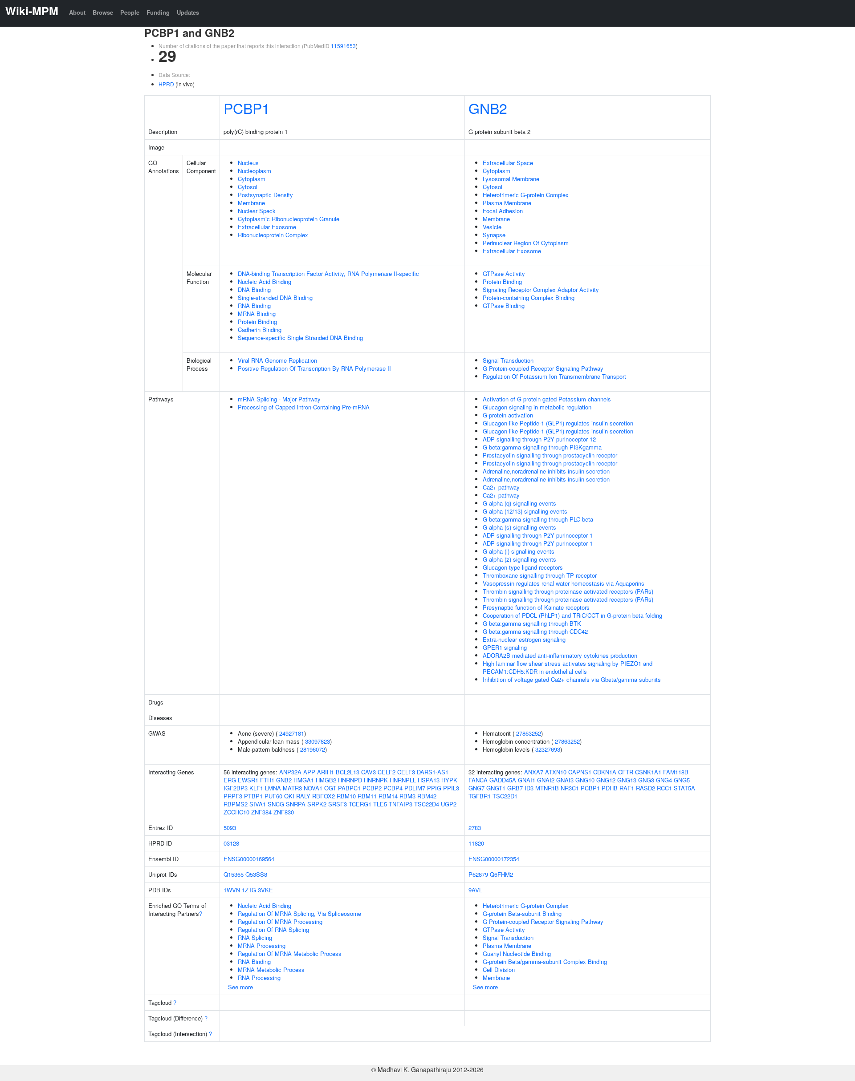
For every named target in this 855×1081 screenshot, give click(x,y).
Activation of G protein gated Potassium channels (547, 399)
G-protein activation (508, 415)
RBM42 (426, 796)
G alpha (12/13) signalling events (525, 511)
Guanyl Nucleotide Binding (517, 953)
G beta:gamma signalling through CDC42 (535, 631)
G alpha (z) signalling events (519, 559)
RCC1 (664, 788)
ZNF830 (283, 812)
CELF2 (386, 772)
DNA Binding (254, 289)
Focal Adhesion (503, 210)
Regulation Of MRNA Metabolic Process (290, 953)
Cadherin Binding (259, 329)
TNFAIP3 (400, 804)
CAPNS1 (579, 772)
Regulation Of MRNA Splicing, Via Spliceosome (299, 913)
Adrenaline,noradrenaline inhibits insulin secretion (546, 471)
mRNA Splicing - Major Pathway (279, 399)
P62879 (478, 874)
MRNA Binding (257, 313)
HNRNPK (376, 780)
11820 (476, 843)
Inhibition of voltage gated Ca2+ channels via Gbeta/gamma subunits (572, 679)
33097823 (317, 741)
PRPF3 (233, 796)
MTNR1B (547, 788)
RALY (303, 796)
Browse (103, 12)
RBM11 (367, 796)
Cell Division (499, 969)
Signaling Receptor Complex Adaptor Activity (541, 289)
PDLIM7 (414, 788)
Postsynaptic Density (265, 194)
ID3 (529, 788)
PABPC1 (349, 788)
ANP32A (290, 772)
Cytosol (247, 186)
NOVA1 (313, 788)
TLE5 (380, 804)
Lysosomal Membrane (511, 178)
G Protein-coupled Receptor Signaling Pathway (543, 368)
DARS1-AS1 (432, 772)
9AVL (475, 890)
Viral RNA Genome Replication (277, 360)
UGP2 (448, 804)
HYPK (449, 780)
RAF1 (626, 788)
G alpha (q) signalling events (519, 503)
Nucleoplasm (254, 170)
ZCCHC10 (236, 812)
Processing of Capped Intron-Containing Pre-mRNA (304, 407)
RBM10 (346, 796)
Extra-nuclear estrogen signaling (524, 639)
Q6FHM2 (501, 874)
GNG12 (605, 780)
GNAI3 (565, 780)
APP (309, 772)
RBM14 (388, 796)
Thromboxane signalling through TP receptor (540, 575)
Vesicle (492, 227)
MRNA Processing (261, 945)
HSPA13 (429, 780)
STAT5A (684, 788)
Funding (158, 12)
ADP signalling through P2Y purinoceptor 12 (539, 439)
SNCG (276, 804)
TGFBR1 (479, 796)
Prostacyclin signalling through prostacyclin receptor (550, 455)
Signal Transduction (508, 360)
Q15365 (234, 874)
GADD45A (502, 780)
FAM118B (675, 772)
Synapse (494, 235)
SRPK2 (316, 804)
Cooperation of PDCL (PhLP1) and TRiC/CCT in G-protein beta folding (572, 615)
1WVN (232, 890)
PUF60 (273, 796)
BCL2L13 (347, 772)
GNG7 (476, 788)
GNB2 (487, 107)
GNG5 (682, 780)
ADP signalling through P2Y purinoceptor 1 (538, 535)
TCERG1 (360, 804)
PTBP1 (253, 796)
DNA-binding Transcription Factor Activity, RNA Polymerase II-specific (328, 273)
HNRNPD (350, 780)
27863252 (528, 733)
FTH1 (267, 780)
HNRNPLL (403, 780)
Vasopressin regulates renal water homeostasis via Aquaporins (563, 583)
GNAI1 (526, 780)
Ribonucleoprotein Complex (273, 235)
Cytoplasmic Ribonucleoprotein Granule (288, 219)
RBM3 (407, 796)
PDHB (610, 788)
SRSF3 (337, 804)
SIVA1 (257, 804)
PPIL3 (451, 788)
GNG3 (646, 780)
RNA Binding (254, 305)
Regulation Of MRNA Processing (280, 921)
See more (240, 987)
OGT (330, 788)
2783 (474, 827)
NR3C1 (570, 788)
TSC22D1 (505, 796)
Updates (188, 12)
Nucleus (248, 162)
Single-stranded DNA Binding (275, 297)
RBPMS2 (236, 804)
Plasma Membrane (507, 202)
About (77, 12)
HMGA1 (303, 780)
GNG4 (664, 780)
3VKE (265, 890)
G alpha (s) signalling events (519, 527)
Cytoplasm (251, 178)
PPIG (434, 788)
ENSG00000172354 (493, 858)
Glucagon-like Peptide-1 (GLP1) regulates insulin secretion (558, 423)
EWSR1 (248, 780)
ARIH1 (325, 772)
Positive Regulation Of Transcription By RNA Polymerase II (314, 368)
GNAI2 (545, 780)
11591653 (343, 45)
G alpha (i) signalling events (518, 551)
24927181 (291, 733)
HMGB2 (326, 780)
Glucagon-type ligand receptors (523, 567)
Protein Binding (257, 321)
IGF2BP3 (236, 788)
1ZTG (249, 890)
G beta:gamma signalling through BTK (532, 623)
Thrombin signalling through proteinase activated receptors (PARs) (568, 591)
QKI (289, 796)
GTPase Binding (504, 305)
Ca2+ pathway (501, 487)
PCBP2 (372, 788)
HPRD (166, 84)
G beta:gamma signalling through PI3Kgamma (542, 447)
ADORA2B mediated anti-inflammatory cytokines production (560, 655)
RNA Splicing (255, 937)
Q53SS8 (256, 874)
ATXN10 (555, 772)
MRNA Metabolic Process (271, 969)
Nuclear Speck (257, 210)
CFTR (625, 772)
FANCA (478, 780)
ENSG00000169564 (249, 858)
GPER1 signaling (505, 647)
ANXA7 (533, 772)
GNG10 (584, 780)
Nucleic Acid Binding (264, 281)
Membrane (251, 202)
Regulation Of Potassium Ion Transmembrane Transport (554, 376)
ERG (230, 780)
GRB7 (515, 788)
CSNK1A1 (648, 772)
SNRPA (295, 804)
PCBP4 (393, 788)
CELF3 (406, 772)
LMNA (273, 788)
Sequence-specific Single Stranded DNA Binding (300, 337)
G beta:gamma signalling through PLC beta (538, 519)
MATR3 (292, 788)
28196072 (312, 749)
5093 (230, 827)
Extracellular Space (508, 162)
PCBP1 (247, 107)
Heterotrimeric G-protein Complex (526, 194)
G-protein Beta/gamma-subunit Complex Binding (545, 961)
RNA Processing (259, 977)
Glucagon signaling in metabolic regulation (537, 407)
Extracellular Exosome (267, 227)
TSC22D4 (426, 804)
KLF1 (256, 788)
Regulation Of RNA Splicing (273, 929)
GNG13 (626, 780)
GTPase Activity (504, 273)
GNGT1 (495, 788)
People (129, 12)
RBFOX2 (323, 796)
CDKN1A (604, 772)
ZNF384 (261, 812)
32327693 (547, 749)
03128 (231, 843)
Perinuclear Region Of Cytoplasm (526, 243)
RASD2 (645, 788)
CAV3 (368, 772)
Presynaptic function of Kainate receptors (536, 607)
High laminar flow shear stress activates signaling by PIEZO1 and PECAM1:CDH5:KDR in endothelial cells (567, 667)
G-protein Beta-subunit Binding (522, 913)
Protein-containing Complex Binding (528, 297)
